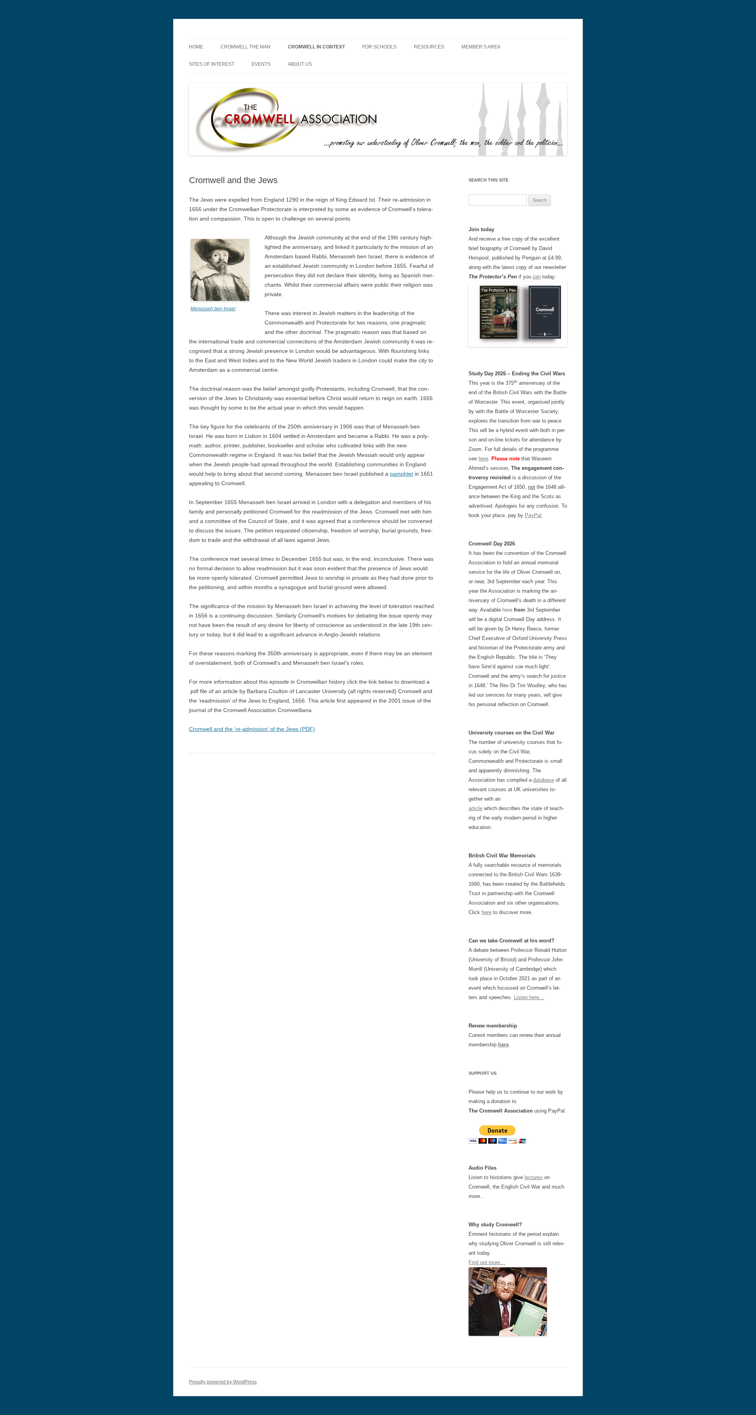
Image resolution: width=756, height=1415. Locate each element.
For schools (379, 47)
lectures (533, 1177)
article (475, 808)
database (543, 780)
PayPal (533, 515)
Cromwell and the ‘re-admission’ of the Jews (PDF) (252, 729)
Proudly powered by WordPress (223, 1382)
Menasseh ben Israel (213, 309)
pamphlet (401, 474)
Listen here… (529, 997)
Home (196, 47)
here (483, 459)
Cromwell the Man (245, 47)
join (537, 277)
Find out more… (487, 1262)
